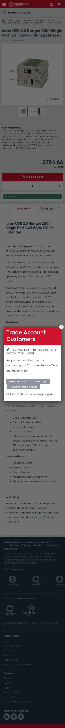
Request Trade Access (23, 386)
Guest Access (17, 381)
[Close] (61, 327)
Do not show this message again (31, 394)
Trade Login (39, 381)
